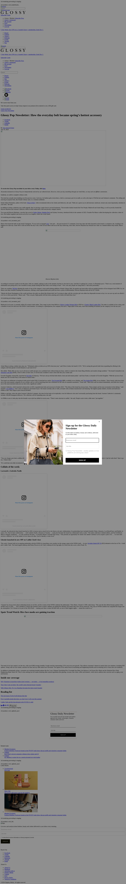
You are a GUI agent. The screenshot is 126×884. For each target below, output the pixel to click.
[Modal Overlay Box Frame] (63, 442)
